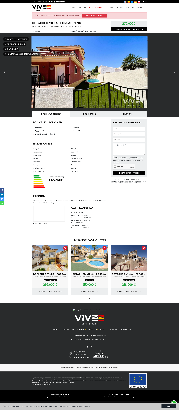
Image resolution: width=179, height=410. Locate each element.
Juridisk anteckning (83, 368)
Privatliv (91, 368)
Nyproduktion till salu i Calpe (60, 395)
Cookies (97, 368)
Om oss (82, 8)
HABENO (44, 223)
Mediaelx (116, 368)
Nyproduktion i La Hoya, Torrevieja (119, 395)
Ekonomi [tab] (127, 114)
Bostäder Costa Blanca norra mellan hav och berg (119, 397)
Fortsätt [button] (169, 406)
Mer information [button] (84, 406)
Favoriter (142, 8)
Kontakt (130, 8)
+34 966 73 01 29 (40, 2)
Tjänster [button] (109, 8)
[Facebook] (143, 2)
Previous (4, 72)
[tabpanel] (50, 270)
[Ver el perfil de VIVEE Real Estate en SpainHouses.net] (89, 311)
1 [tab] (89, 298)
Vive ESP (44, 8)
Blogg (119, 8)
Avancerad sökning (94, 15)
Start (73, 8)
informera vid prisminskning (128, 29)
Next (174, 72)
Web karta (104, 368)
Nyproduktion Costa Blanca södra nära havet (60, 397)
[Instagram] (146, 2)
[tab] (51, 114)
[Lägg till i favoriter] (65, 248)
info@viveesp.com (57, 2)
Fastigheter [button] (95, 8)
